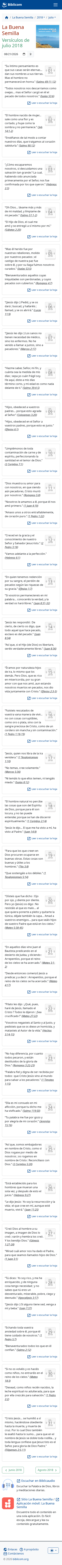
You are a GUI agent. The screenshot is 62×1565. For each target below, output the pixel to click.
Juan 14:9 (30, 831)
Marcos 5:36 (13, 772)
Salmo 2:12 (23, 1350)
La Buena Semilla (22, 17)
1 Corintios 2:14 (37, 821)
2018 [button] (40, 17)
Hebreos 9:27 (22, 1195)
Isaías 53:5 (24, 269)
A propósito (29, 1549)
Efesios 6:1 (12, 429)
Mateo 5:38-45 (14, 928)
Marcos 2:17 (28, 349)
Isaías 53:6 (47, 96)
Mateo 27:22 (29, 1016)
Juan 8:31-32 (42, 603)
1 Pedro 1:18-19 (15, 734)
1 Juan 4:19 (31, 506)
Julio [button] (51, 17)
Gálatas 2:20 (13, 230)
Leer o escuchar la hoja (42, 102)
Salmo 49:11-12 (46, 82)
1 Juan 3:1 (11, 1259)
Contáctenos (13, 1553)
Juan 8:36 (50, 648)
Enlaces (10, 1549)
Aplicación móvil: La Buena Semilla (38, 1503)
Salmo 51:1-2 (28, 215)
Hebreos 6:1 (13, 557)
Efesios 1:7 (25, 589)
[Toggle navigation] (55, 5)
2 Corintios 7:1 (14, 464)
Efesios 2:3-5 (49, 691)
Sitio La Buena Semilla (35, 1499)
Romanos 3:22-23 (24, 1065)
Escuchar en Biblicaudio (36, 1480)
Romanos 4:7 (44, 283)
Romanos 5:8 (32, 495)
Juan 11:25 (31, 1209)
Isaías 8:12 (22, 782)
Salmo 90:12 (27, 145)
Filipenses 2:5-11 (15, 1450)
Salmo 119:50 (31, 1111)
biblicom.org (16, 1559)
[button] (13, 1470)
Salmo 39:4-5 (31, 388)
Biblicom (14, 4)
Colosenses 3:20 (27, 415)
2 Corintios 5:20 (23, 1164)
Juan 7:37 (25, 1308)
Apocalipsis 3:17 (28, 1298)
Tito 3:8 (23, 866)
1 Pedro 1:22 (36, 516)
